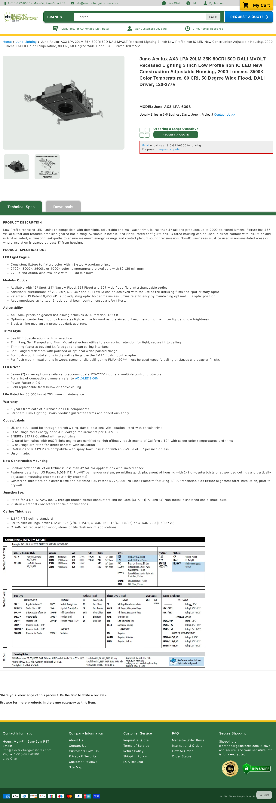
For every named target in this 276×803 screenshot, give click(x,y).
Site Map (75, 767)
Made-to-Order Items (188, 740)
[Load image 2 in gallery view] (47, 166)
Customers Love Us (84, 751)
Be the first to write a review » (83, 695)
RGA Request (133, 762)
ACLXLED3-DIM (87, 378)
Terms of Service (136, 745)
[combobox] (147, 17)
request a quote (169, 149)
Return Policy (133, 751)
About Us (76, 740)
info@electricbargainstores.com (27, 750)
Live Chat (10, 758)
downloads (63, 207)
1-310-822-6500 (26, 754)
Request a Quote (136, 740)
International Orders (187, 745)
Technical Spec (21, 207)
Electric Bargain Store (240, 796)
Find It (212, 17)
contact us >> (224, 114)
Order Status (181, 756)
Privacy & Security (83, 756)
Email (145, 145)
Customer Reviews (83, 762)
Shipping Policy (135, 756)
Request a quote (176, 134)
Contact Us (77, 745)
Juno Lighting (27, 42)
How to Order (182, 751)
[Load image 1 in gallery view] (16, 166)
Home (7, 42)
